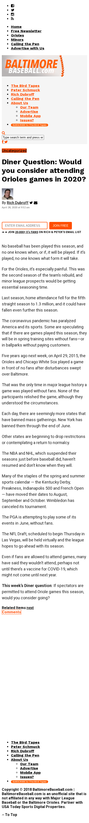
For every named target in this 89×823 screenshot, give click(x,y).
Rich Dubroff (18, 203)
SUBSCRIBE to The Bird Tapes (30, 125)
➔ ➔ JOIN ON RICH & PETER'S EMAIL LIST (41, 232)
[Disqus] (44, 671)
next (30, 608)
